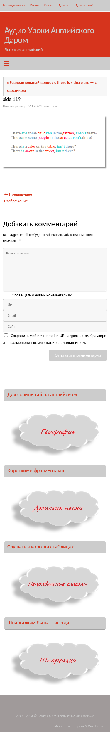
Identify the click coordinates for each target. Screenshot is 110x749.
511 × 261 (35, 106)
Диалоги (64, 5)
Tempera (77, 726)
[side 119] (55, 142)
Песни (34, 5)
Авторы (8, 17)
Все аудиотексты (14, 5)
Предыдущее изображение (18, 198)
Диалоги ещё (84, 5)
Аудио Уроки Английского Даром (49, 36)
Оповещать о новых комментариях (42, 295)
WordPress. (96, 726)
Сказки (48, 5)
